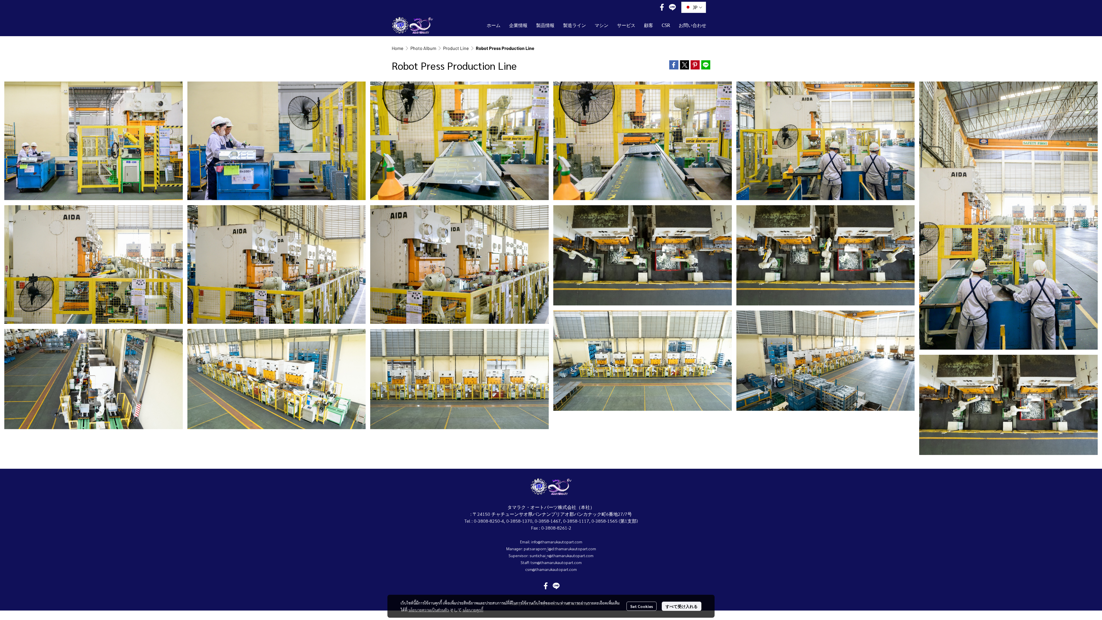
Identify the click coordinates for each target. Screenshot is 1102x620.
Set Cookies (641, 606)
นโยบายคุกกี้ (473, 609)
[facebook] (662, 7)
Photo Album (423, 48)
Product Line (456, 48)
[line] (672, 7)
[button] (693, 7)
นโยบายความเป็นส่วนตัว (428, 609)
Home (397, 48)
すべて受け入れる (682, 606)
